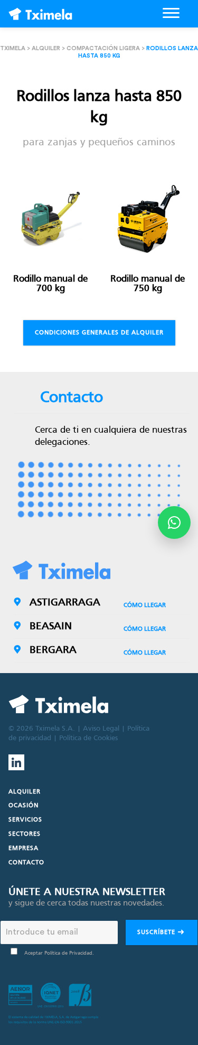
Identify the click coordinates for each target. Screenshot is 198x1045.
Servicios (25, 820)
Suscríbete (157, 932)
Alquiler (46, 48)
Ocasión (23, 806)
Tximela (12, 48)
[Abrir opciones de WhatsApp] (174, 522)
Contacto (26, 863)
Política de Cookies (88, 738)
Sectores (24, 834)
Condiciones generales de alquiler (99, 333)
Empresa (23, 848)
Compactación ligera (103, 48)
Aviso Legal (101, 728)
